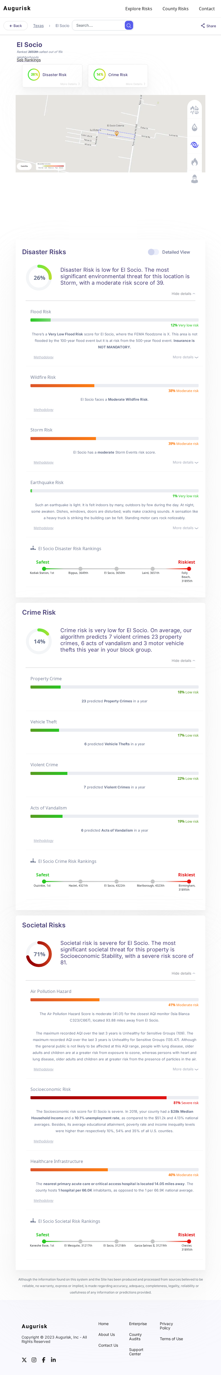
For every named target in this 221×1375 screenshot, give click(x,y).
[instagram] (34, 1359)
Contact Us (108, 1345)
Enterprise (138, 1324)
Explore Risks (138, 9)
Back (17, 25)
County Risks (176, 9)
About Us (106, 1334)
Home (103, 1324)
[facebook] (43, 1359)
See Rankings (29, 59)
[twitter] (24, 1359)
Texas (38, 25)
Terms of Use (171, 1339)
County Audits (135, 1336)
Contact (207, 9)
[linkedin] (53, 1359)
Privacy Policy (166, 1326)
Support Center (136, 1351)
